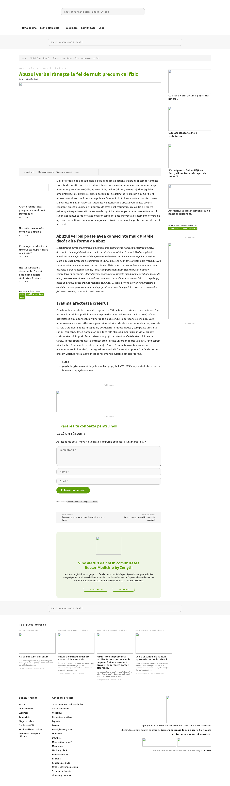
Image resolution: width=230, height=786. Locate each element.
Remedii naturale (60, 754)
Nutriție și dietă (26, 630)
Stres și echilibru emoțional (65, 767)
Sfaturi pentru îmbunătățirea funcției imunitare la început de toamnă (187, 173)
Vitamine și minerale (61, 775)
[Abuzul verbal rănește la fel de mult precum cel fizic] (90, 84)
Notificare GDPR (27, 725)
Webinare (23, 712)
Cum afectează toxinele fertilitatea (182, 134)
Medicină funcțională (35, 68)
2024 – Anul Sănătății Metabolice (67, 704)
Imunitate (56, 737)
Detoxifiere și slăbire (62, 717)
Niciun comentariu (46, 172)
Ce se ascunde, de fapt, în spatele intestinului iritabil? (152, 658)
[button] (61, 27)
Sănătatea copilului (61, 762)
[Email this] (86, 172)
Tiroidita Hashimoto (61, 771)
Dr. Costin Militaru (65, 673)
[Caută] (141, 11)
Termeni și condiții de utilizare (29, 735)
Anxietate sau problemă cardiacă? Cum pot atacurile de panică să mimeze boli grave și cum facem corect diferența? (113, 662)
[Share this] (94, 172)
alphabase (206, 750)
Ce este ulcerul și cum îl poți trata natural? (188, 97)
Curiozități (57, 712)
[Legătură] (37, 11)
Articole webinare (60, 708)
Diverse (55, 725)
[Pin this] (103, 172)
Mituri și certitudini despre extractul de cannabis (74, 658)
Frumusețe (57, 733)
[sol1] (159, 742)
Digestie (56, 721)
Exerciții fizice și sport (62, 729)
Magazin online (26, 721)
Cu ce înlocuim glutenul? (33, 656)
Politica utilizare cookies (30, 729)
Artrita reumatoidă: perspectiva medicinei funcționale (32, 210)
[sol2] (194, 742)
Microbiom (57, 746)
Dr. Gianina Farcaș (142, 673)
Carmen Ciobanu (25, 668)
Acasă (22, 704)
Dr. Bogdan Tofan (103, 679)
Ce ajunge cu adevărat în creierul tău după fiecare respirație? (33, 249)
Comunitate (24, 717)
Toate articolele (26, 708)
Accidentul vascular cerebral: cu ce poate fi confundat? (189, 212)
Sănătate (60, 68)
